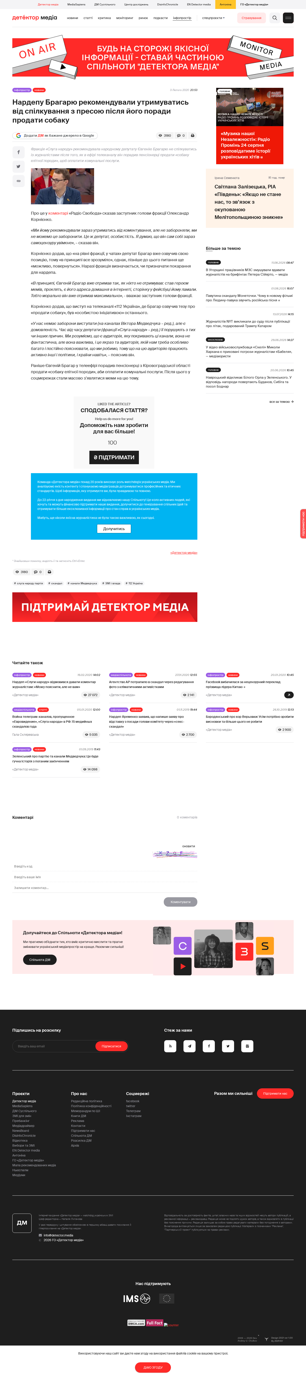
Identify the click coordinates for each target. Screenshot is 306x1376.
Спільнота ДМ (39, 960)
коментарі (58, 213)
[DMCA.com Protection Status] (136, 1325)
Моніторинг (124, 18)
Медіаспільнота (121, 675)
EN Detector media (199, 4)
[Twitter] (19, 167)
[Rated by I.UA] (171, 1325)
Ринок (143, 18)
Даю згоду (153, 1367)
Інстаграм (133, 1116)
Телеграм (133, 1111)
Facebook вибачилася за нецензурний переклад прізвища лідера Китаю (243, 684)
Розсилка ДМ (81, 1141)
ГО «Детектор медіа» (254, 4)
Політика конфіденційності (91, 1106)
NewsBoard (20, 1131)
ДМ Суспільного (104, 4)
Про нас (79, 1093)
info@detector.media (58, 1235)
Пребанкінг (21, 1121)
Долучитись (114, 528)
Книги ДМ (78, 1116)
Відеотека (20, 1141)
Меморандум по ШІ (85, 1111)
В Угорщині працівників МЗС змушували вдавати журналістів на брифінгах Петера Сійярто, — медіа (247, 272)
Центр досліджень (136, 4)
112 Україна (136, 583)
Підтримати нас (83, 1131)
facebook (132, 1101)
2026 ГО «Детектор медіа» (64, 1240)
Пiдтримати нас (275, 1093)
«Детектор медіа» (183, 553)
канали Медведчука (84, 583)
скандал (56, 583)
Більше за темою (223, 248)
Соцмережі (137, 1093)
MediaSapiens (76, 4)
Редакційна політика (86, 1101)
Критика (104, 18)
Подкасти (160, 18)
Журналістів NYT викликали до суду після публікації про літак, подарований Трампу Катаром (248, 323)
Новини (72, 18)
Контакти (78, 1126)
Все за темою (279, 402)
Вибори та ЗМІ (23, 1145)
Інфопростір (182, 18)
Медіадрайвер (23, 1126)
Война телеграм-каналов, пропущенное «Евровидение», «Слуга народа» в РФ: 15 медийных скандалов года (52, 722)
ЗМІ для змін (21, 1116)
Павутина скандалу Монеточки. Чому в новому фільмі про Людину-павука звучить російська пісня (249, 297)
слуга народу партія (30, 583)
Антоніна (225, 4)
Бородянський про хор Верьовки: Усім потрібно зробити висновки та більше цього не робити (250, 719)
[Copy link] (19, 181)
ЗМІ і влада (112, 583)
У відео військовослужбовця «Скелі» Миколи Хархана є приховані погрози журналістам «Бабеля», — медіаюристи (249, 351)
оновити (188, 846)
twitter (130, 1106)
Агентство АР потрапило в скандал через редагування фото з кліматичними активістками (151, 684)
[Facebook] (19, 152)
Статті (88, 18)
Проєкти (21, 1093)
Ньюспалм (20, 1170)
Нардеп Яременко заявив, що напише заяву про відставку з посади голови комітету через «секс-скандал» (146, 722)
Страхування (251, 18)
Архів (75, 1145)
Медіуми (18, 1175)
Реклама (77, 1121)
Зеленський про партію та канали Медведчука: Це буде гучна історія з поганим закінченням (55, 758)
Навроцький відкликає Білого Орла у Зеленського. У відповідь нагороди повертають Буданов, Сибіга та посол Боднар (249, 382)
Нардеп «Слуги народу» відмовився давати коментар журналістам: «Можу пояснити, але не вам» (54, 684)
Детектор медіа (48, 4)
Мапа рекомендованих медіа (34, 1165)
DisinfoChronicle (167, 4)
